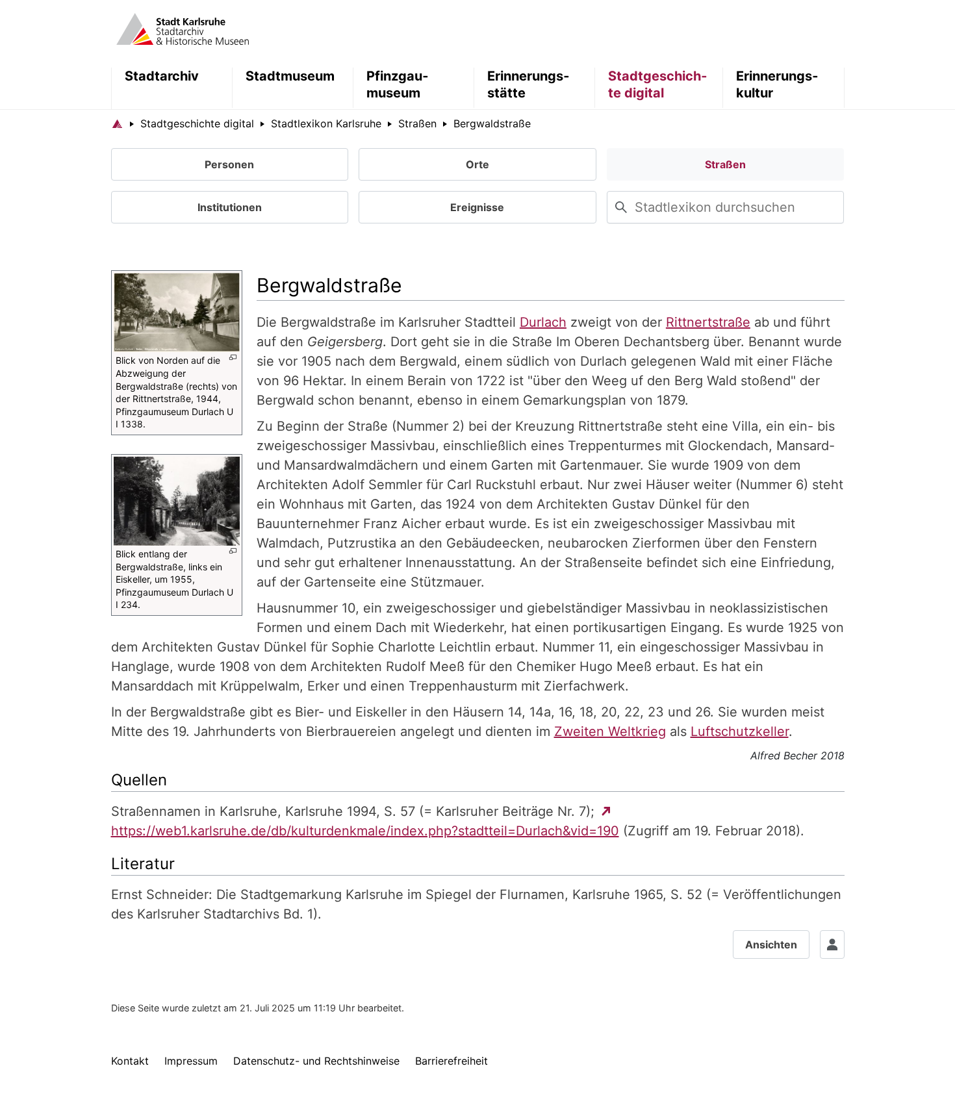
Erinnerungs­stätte (528, 84)
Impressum (191, 1060)
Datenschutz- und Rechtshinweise (316, 1060)
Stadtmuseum (290, 76)
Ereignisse (477, 207)
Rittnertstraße (708, 322)
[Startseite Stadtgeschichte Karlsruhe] (117, 123)
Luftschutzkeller (740, 731)
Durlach (543, 322)
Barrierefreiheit (451, 1060)
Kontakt (130, 1060)
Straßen (725, 164)
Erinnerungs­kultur (777, 84)
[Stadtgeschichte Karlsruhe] (182, 27)
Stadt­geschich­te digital (657, 84)
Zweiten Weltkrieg (610, 731)
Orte (477, 164)
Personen (229, 164)
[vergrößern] (233, 357)
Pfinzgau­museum (397, 84)
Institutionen (229, 207)
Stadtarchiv (162, 76)
